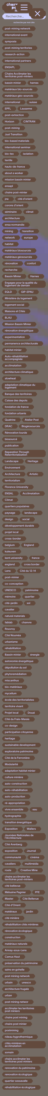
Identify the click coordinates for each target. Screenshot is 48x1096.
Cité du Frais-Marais (17, 719)
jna (7, 199)
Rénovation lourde (16, 432)
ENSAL (9, 493)
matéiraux (11, 911)
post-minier (12, 577)
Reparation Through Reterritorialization (17, 453)
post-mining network (17, 28)
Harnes (34, 276)
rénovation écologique (18, 931)
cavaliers (10, 863)
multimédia (31, 863)
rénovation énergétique (19, 330)
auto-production (15, 796)
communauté (13, 857)
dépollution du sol (16, 667)
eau (35, 809)
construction (12, 937)
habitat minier (13, 350)
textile (8, 160)
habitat (9, 244)
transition (28, 231)
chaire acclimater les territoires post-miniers (19, 878)
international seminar (17, 147)
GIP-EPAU (27, 291)
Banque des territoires (18, 394)
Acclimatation (31, 493)
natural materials (15, 616)
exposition (11, 850)
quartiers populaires (17, 506)
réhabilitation (13, 648)
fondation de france (17, 407)
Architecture (12, 474)
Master (9, 898)
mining (9, 231)
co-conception (14, 583)
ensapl (9, 186)
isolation (28, 153)
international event (16, 35)
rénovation (11, 263)
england (10, 564)
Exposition (11, 828)
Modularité (11, 764)
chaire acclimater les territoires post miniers (18, 1060)
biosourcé (11, 439)
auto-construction (16, 783)
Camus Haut (12, 956)
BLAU (8, 317)
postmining (12, 1030)
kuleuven (10, 551)
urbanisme (11, 641)
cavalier (9, 609)
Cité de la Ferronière (17, 757)
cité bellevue (12, 885)
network (10, 237)
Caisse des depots (16, 400)
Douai (31, 712)
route (8, 870)
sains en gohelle (14, 969)
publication (12, 445)
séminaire (11, 211)
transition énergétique (18, 822)
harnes (34, 82)
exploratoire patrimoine (19, 751)
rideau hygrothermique (19, 1036)
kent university (14, 558)
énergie (34, 654)
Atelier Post (32, 419)
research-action (15, 54)
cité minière (12, 918)
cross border (31, 564)
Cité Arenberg (13, 844)
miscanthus (12, 680)
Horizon (9, 121)
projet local (12, 532)
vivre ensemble (14, 809)
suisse (33, 102)
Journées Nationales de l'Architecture (19, 837)
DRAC (8, 426)
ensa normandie (14, 224)
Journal (31, 850)
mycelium (11, 693)
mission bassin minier (18, 179)
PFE (37, 892)
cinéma (34, 857)
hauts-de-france (15, 166)
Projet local (11, 712)
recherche (11, 269)
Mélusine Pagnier (15, 892)
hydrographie (13, 816)
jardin (29, 911)
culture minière (14, 777)
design (9, 519)
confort (31, 263)
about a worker (14, 173)
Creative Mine (29, 870)
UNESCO (10, 590)
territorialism (12, 480)
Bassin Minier (13, 276)
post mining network (17, 976)
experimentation (15, 337)
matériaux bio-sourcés (18, 89)
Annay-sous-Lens (16, 950)
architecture (12, 218)
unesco (26, 982)
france (35, 558)
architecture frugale (17, 989)
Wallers (31, 828)
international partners (18, 60)
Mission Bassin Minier (18, 324)
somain (9, 1052)
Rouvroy (10, 628)
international (12, 102)
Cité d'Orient (13, 905)
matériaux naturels (16, 943)
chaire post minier (16, 1024)
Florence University (16, 487)
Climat (9, 499)
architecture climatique (19, 372)
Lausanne (26, 108)
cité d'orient (25, 199)
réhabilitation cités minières (21, 924)
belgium (10, 545)
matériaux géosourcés (18, 257)
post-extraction (14, 115)
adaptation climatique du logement (20, 386)
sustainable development (20, 745)
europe (28, 237)
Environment (12, 467)
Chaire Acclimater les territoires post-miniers (19, 75)
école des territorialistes (19, 699)
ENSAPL (10, 67)
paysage (10, 512)
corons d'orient (14, 205)
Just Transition (13, 134)
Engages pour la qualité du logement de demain (21, 284)
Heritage (33, 461)
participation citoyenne (19, 732)
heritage (10, 738)
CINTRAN (29, 121)
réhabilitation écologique (20, 1087)
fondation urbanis (15, 413)
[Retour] (37, 13)
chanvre (27, 622)
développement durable (19, 525)
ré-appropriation (15, 803)
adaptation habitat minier (20, 770)
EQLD (8, 291)
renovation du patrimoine (20, 1068)
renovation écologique (18, 1074)
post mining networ (16, 1001)
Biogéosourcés (31, 426)
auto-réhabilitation (16, 790)
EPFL (8, 108)
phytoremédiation (16, 674)
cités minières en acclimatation (15, 1044)
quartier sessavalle (16, 1080)
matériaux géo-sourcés (19, 95)
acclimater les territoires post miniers (19, 1010)
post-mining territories (18, 47)
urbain (9, 982)
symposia (10, 41)
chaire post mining (16, 1017)
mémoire (10, 596)
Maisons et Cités (15, 311)
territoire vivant (14, 706)
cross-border (13, 538)
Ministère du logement (18, 298)
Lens (8, 570)
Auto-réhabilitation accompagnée (16, 358)
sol (28, 603)
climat (29, 211)
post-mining (12, 128)
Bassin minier (13, 654)
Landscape (11, 461)
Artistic (33, 474)
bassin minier (13, 82)
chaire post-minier (16, 192)
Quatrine (10, 419)
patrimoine (31, 590)
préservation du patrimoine (21, 963)
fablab (8, 622)
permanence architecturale (21, 343)
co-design (11, 725)
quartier (29, 596)
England (29, 545)
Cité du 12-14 (28, 570)
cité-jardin (11, 603)
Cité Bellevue (31, 898)
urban (8, 995)
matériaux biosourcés (18, 250)
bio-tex (9, 153)
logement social (14, 304)
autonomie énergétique (19, 661)
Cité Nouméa (13, 635)
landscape (30, 512)
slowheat (10, 378)
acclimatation (13, 365)
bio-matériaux (13, 687)
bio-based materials (17, 140)
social (26, 519)
